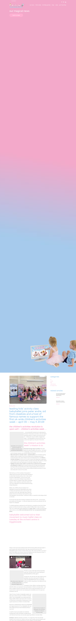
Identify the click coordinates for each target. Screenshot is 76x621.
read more (58, 397)
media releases (53, 384)
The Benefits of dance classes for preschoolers (60, 401)
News (56, 5)
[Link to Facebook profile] (61, 2)
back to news (16, 15)
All (50, 379)
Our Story (32, 5)
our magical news (53, 385)
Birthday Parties (46, 5)
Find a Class (38, 5)
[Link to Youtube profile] (65, 2)
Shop (53, 5)
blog (51, 382)
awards (51, 381)
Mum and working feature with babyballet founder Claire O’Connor (60, 394)
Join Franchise (62, 5)
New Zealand (13, 0)
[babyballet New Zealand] (16, 5)
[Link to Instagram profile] (63, 2)
